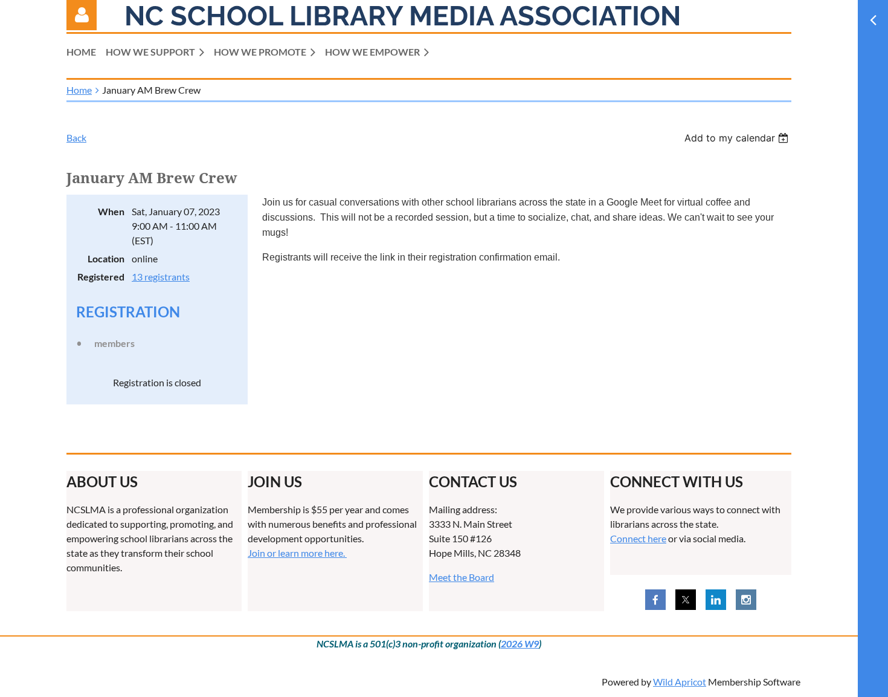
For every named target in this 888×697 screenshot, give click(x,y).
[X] (685, 599)
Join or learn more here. (297, 553)
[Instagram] (746, 599)
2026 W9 (520, 643)
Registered (100, 276)
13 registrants (161, 276)
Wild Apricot (679, 681)
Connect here (638, 538)
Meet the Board (461, 577)
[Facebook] (655, 599)
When (111, 211)
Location (106, 258)
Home (79, 90)
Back (76, 137)
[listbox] (737, 138)
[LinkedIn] (716, 599)
